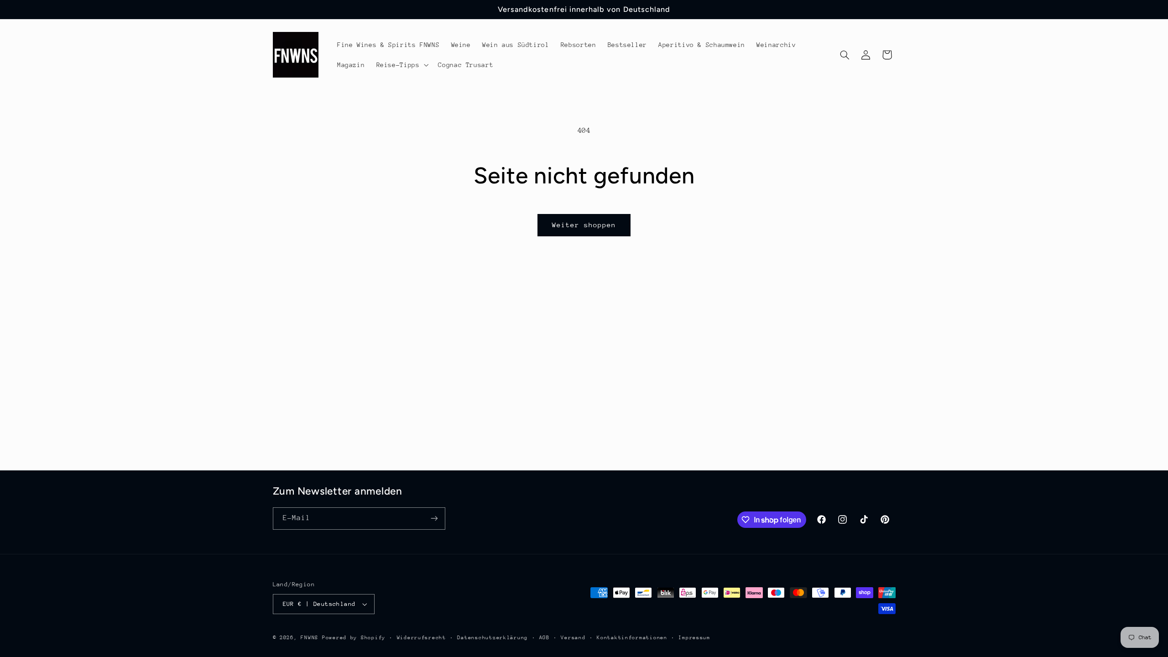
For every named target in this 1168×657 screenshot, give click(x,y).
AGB (544, 638)
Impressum (694, 638)
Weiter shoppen (584, 225)
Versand (573, 638)
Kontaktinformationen (632, 638)
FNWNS (309, 638)
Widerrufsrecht (421, 638)
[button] (401, 65)
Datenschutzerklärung (492, 638)
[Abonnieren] (433, 518)
